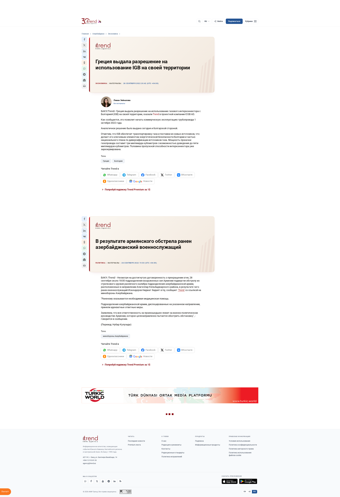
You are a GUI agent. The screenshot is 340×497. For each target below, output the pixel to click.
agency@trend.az (89, 463)
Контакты (166, 449)
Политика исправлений (172, 457)
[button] (84, 39)
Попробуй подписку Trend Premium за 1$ (127, 189)
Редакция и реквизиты (171, 445)
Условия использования (239, 441)
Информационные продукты (207, 445)
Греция (106, 161)
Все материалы (119, 103)
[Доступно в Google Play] (248, 481)
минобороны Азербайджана (115, 336)
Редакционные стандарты (173, 453)
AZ (250, 491)
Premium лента (134, 445)
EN (245, 491)
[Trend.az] (91, 21)
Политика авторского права (241, 449)
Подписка (199, 441)
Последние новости (136, 441)
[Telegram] (108, 481)
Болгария (118, 161)
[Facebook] (91, 481)
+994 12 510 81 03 (90, 460)
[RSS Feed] (120, 481)
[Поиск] (199, 21)
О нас (164, 441)
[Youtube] (102, 481)
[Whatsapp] (85, 481)
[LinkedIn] (114, 481)
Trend (156, 114)
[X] (97, 481)
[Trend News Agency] (90, 439)
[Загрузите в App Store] (230, 481)
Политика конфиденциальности (243, 445)
